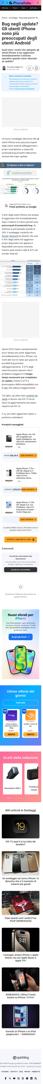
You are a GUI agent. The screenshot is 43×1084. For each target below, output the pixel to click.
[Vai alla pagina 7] (22, 798)
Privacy (27, 1072)
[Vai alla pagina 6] (20, 798)
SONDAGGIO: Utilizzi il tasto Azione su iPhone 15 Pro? (21, 996)
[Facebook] (5, 1078)
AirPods (33, 8)
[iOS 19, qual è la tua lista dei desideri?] (20, 826)
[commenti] (30, 68)
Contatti (14, 1072)
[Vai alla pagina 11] (31, 798)
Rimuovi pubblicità (20, 129)
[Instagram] (18, 1078)
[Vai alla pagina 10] (29, 798)
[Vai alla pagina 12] (33, 798)
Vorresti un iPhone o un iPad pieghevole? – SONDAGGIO (20, 1033)
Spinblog (12, 1063)
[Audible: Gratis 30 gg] (30, 715)
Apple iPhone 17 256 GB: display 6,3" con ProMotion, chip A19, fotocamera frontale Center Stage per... (25, 507)
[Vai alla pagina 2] (12, 798)
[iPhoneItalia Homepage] (20, 3)
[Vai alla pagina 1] (8, 798)
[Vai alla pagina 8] (24, 798)
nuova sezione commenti (24, 89)
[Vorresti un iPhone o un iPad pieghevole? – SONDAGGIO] (20, 1016)
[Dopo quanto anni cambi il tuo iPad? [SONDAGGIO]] (20, 903)
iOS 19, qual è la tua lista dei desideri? (21, 843)
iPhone (5, 8)
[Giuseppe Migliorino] (4, 68)
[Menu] (3, 3)
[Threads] (22, 1078)
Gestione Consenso (33, 1066)
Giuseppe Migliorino (15, 67)
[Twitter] (9, 1078)
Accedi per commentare (20, 570)
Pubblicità (36, 1072)
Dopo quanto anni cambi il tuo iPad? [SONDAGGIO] (20, 919)
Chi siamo (5, 1072)
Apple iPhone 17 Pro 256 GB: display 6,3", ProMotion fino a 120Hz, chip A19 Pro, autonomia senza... (26, 473)
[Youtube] (14, 1078)
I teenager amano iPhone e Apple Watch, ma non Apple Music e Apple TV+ (20, 957)
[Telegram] (27, 1078)
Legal (21, 1072)
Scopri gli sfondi (19, 637)
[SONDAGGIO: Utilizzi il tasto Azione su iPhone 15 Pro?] (20, 979)
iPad (15, 8)
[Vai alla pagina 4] (16, 798)
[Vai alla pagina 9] (27, 798)
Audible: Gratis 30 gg (30, 725)
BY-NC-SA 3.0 (20, 1066)
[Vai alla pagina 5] (18, 798)
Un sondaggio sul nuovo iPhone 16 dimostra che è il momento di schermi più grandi (20, 881)
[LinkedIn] (31, 1078)
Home (4, 18)
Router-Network (10, 236)
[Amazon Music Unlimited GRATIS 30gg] (11, 715)
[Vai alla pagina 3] (14, 798)
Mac (23, 8)
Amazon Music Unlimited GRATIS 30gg (11, 726)
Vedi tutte (20, 702)
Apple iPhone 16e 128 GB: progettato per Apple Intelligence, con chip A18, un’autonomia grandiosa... (26, 439)
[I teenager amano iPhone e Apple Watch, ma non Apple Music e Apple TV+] (20, 940)
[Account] (37, 2)
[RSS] (35, 1078)
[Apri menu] (32, 3)
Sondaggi (13, 18)
